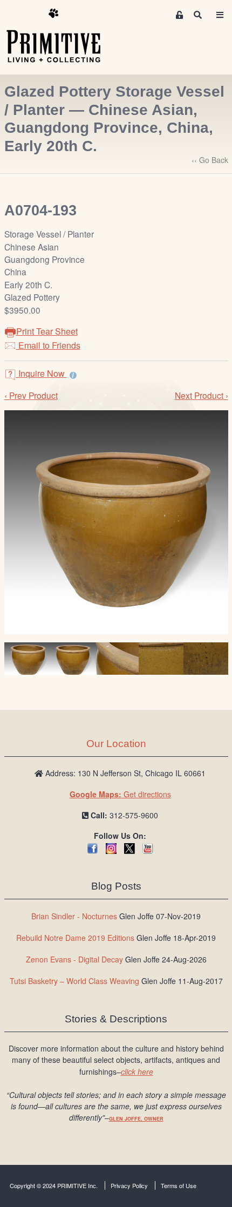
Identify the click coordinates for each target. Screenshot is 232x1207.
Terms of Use (178, 1185)
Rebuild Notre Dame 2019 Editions (75, 937)
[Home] (61, 36)
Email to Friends (48, 345)
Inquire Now (41, 373)
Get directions (120, 794)
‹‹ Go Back (210, 159)
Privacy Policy (129, 1185)
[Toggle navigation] (219, 15)
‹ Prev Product (31, 395)
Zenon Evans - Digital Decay (74, 959)
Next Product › (201, 395)
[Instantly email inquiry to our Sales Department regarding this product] (73, 374)
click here (137, 1071)
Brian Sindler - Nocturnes (74, 916)
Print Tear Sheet (47, 331)
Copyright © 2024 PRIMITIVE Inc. (54, 1185)
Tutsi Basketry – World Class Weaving (74, 980)
